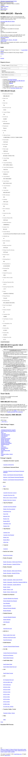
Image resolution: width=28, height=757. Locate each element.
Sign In (2, 8)
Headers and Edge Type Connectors (15, 411)
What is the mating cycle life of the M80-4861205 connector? (15, 376)
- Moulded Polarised (5, 444)
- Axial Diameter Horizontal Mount (8, 431)
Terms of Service (13, 749)
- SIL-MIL (3, 449)
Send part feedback (5, 37)
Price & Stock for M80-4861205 (17, 80)
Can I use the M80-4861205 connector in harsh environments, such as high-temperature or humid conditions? (15, 366)
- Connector (3, 437)
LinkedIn (13, 751)
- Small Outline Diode (5, 450)
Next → (6, 421)
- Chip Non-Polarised (5, 434)
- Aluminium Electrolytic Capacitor (8, 429)
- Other (2, 455)
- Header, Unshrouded (5, 442)
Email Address (5, 74)
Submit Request (4, 77)
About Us (3, 749)
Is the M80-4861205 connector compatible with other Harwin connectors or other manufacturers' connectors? (15, 384)
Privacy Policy (14, 750)
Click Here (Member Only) (16, 88)
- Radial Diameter (4, 448)
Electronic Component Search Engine (9, 1)
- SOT (2, 453)
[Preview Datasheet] (15, 72)
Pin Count (4, 68)
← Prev (2, 421)
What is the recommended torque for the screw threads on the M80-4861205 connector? (15, 350)
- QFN (2, 445)
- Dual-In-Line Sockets (5, 438)
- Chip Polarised (4, 435)
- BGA (2, 432)
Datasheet (4, 70)
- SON (2, 451)
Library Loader (4, 751)
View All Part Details (5, 341)
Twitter (8, 751)
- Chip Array (3, 433)
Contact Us (7, 749)
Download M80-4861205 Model (8, 21)
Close (2, 721)
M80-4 (15, 410)
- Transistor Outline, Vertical (7, 454)
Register (5, 8)
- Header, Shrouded (5, 440)
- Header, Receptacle (5, 439)
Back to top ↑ (7, 755)
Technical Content (4, 6)
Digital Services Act (22, 750)
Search (2, 5)
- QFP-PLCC (3, 446)
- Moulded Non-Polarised (6, 443)
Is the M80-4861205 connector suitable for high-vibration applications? (15, 358)
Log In (2, 53)
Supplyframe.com (18, 754)
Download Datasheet (12, 79)
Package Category (4, 50)
